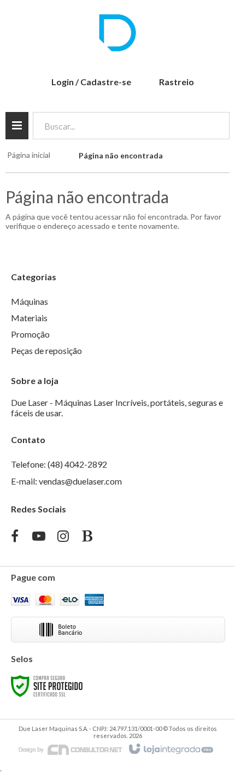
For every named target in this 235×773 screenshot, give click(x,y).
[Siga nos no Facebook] (15, 537)
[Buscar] (213, 125)
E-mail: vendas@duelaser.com (66, 481)
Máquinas (29, 301)
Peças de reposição (46, 350)
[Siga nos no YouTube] (39, 537)
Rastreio (176, 81)
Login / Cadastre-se (91, 81)
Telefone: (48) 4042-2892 (59, 464)
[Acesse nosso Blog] (87, 537)
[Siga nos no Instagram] (63, 537)
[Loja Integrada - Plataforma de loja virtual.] (170, 749)
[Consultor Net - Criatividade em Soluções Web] (70, 748)
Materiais (29, 317)
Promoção (30, 334)
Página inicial (28, 155)
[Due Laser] (117, 33)
